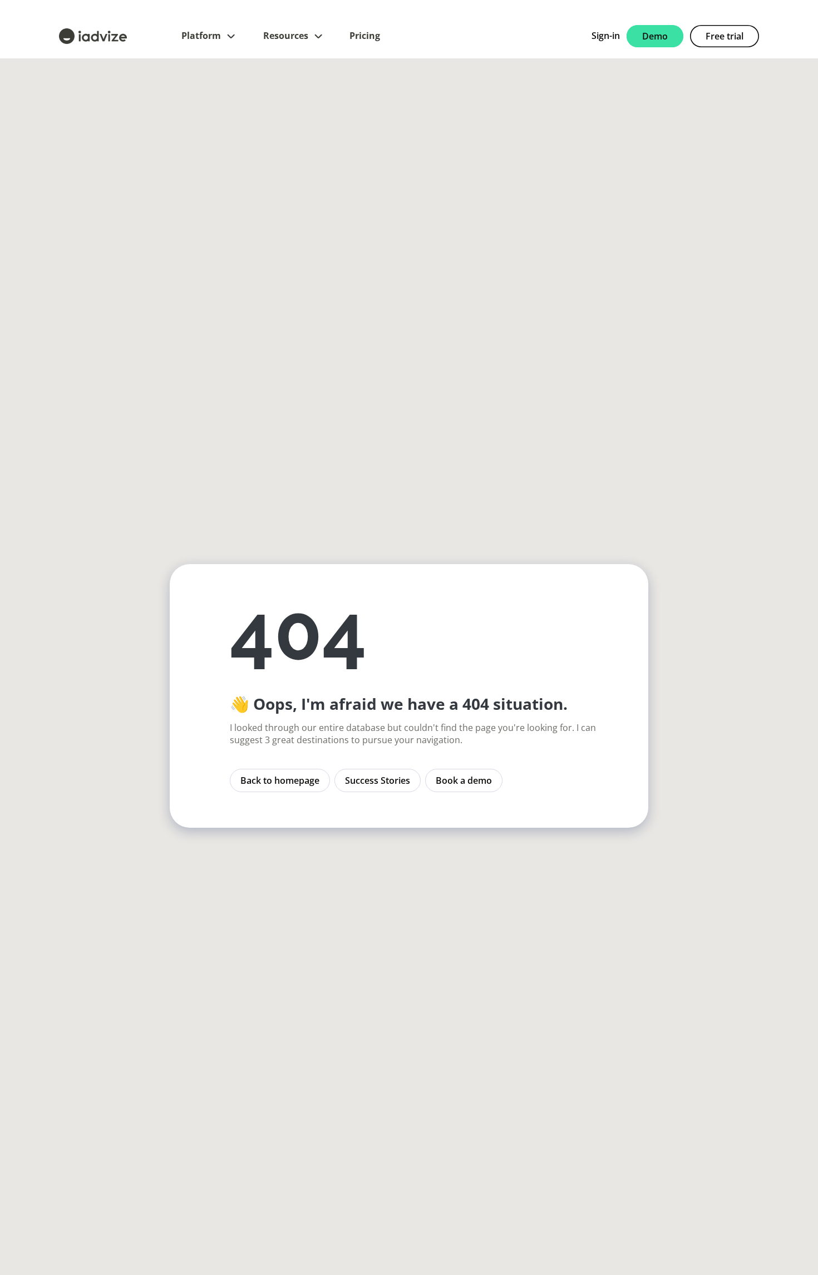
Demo (655, 36)
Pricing (364, 35)
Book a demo (464, 780)
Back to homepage (279, 780)
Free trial (724, 36)
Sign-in (606, 35)
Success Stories (377, 780)
